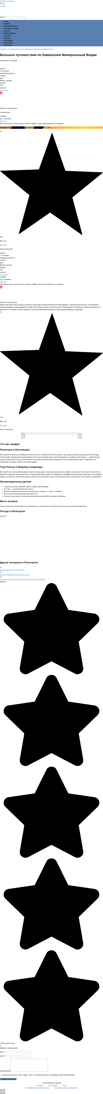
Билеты (7, 23)
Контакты (39, 1085)
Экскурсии (8, 45)
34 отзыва (4, 90)
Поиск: (2, 17)
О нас (64, 1085)
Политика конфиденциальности (37, 1088)
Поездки (7, 35)
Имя (2, 1052)
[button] (23, 436)
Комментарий (5, 1071)
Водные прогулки (10, 26)
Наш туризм (9, 8)
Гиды (6, 21)
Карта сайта (52, 1085)
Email (2, 1056)
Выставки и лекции (11, 28)
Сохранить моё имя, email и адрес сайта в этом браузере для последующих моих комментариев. (38, 1075)
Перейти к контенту (7, 1)
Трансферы (8, 40)
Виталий (3, 245)
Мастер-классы (10, 33)
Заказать (3, 121)
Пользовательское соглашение (66, 1088)
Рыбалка (7, 38)
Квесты (7, 31)
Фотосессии (8, 43)
